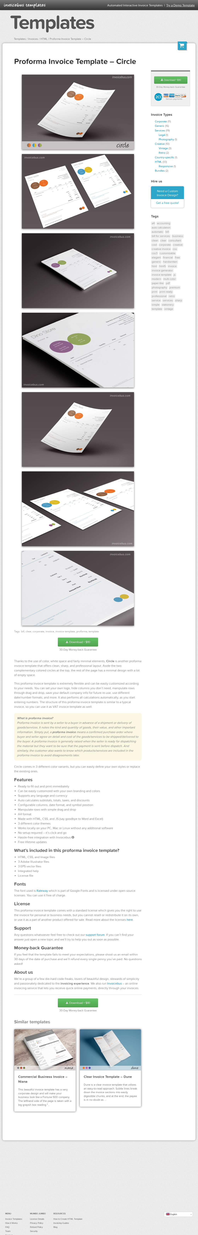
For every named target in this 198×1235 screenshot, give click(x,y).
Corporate (161, 121)
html (154, 266)
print (154, 291)
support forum (95, 935)
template (94, 631)
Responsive (166, 166)
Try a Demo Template (180, 5)
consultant (175, 240)
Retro (162, 152)
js (175, 274)
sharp (178, 300)
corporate (38, 631)
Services (160, 130)
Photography (166, 139)
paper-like (158, 283)
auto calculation (161, 227)
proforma (81, 631)
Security (34, 1231)
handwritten (170, 261)
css (175, 249)
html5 (162, 266)
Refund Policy (36, 1227)
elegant (156, 257)
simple (156, 304)
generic (156, 261)
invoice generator (162, 270)
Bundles (160, 170)
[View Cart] (183, 46)
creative (178, 244)
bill (22, 631)
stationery (168, 304)
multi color (169, 279)
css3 (154, 253)
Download (79, 642)
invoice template (65, 631)
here (130, 920)
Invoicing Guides (61, 1223)
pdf (168, 283)
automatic (157, 231)
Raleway (42, 891)
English (173, 1214)
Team (7, 1231)
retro (172, 296)
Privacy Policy (36, 1223)
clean (155, 240)
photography (159, 287)
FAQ (7, 1227)
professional (159, 296)
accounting (163, 223)
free (177, 257)
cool (154, 244)
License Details (37, 1219)
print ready (166, 291)
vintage (168, 309)
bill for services (161, 236)
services (168, 300)
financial (168, 257)
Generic (159, 126)
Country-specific (164, 157)
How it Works (11, 1223)
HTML (43, 39)
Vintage (163, 148)
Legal (162, 135)
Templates (52, 23)
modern (156, 279)
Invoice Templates (13, 1219)
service (156, 300)
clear (28, 631)
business (177, 236)
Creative (160, 144)
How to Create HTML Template (67, 1219)
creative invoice (161, 249)
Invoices (33, 39)
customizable (167, 253)
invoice (50, 631)
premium (174, 287)
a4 (153, 223)
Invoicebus (114, 983)
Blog (55, 1227)
